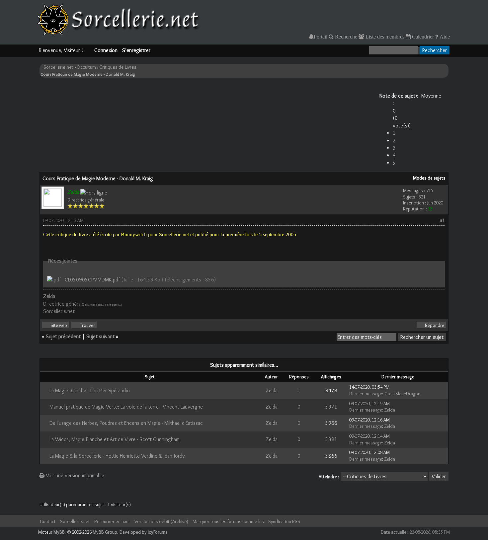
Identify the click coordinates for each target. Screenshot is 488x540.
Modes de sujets (429, 178)
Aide (444, 36)
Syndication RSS (284, 521)
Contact (48, 521)
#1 (442, 220)
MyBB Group (105, 532)
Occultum (86, 67)
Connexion (106, 50)
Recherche (345, 36)
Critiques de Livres (117, 67)
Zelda (272, 390)
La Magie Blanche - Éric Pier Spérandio (89, 390)
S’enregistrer (136, 50)
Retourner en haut (112, 521)
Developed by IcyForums (144, 532)
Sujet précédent (63, 336)
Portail (320, 36)
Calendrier (422, 36)
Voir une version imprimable (74, 475)
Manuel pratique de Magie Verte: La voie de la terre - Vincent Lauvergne (126, 407)
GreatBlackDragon (402, 394)
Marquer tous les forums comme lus (228, 521)
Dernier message (365, 394)
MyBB (59, 532)
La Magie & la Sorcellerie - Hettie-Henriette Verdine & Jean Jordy (117, 456)
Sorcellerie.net (58, 67)
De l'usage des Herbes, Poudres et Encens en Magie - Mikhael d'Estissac (126, 423)
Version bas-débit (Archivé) (161, 521)
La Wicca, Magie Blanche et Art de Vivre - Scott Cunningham (114, 439)
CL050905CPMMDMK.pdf (92, 279)
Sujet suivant (100, 336)
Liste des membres (384, 36)
